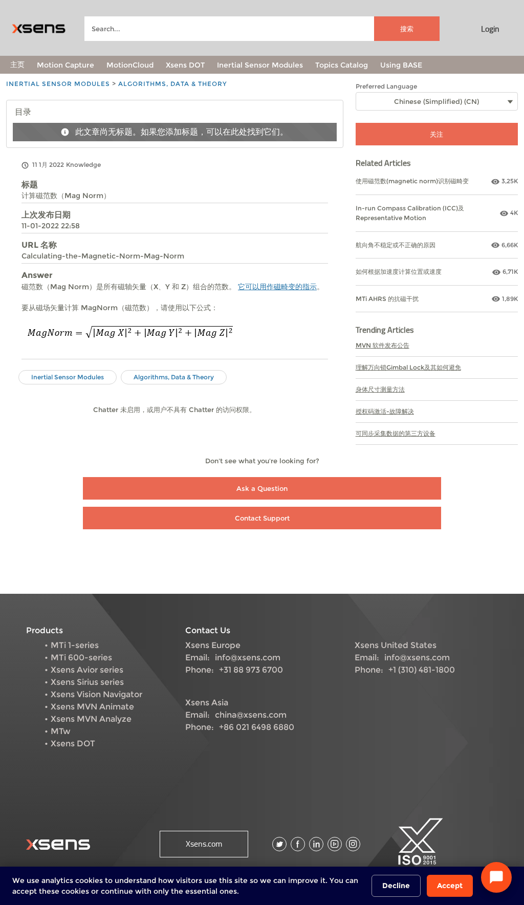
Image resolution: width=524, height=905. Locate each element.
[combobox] (262, 28)
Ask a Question (262, 488)
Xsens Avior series (87, 670)
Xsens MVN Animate (92, 707)
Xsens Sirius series (87, 682)
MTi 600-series (81, 657)
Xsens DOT (73, 743)
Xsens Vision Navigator (96, 694)
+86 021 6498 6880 (256, 727)
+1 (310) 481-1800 (421, 670)
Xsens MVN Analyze (91, 719)
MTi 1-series (75, 645)
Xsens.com (204, 843)
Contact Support (262, 518)
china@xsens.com (251, 715)
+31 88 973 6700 (251, 670)
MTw (61, 731)
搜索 (406, 29)
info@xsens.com (247, 657)
